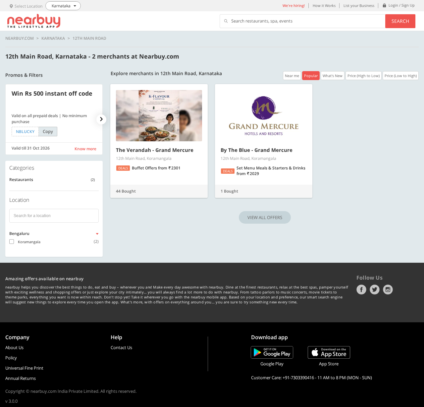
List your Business (359, 5)
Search (400, 21)
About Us (14, 347)
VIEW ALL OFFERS (264, 217)
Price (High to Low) (363, 75)
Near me (292, 75)
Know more (85, 149)
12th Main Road (89, 38)
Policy (11, 358)
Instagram (388, 289)
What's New (333, 75)
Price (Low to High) (401, 75)
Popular (311, 75)
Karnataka (53, 38)
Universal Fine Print (24, 368)
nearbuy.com (19, 38)
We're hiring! (294, 5)
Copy (48, 131)
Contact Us (121, 347)
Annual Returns (20, 378)
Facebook (361, 289)
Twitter (375, 289)
